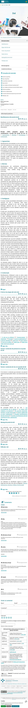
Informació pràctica (17, 37)
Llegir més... (4, 346)
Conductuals (4, 136)
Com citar (14, 109)
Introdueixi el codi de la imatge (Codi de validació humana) (13, 621)
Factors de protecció (6, 50)
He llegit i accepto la (13, 662)
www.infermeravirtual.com (15, 659)
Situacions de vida (7, 37)
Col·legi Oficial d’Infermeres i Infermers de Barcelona (16, 683)
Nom (2, 603)
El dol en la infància (6, 89)
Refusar (8, 706)
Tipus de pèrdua (5, 78)
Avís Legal (13, 685)
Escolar (10, 339)
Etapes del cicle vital (6, 47)
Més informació (15, 706)
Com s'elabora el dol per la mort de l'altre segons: (12, 87)
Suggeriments (19, 685)
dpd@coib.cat (13, 652)
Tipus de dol (4, 83)
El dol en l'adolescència (7, 91)
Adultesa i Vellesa (12, 485)
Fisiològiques (22, 135)
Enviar (4, 674)
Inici (1, 37)
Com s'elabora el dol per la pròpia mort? (10, 85)
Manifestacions (5, 44)
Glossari (12, 687)
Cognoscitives (5, 135)
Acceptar (3, 706)
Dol (12, 37)
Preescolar (3, 339)
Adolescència (4, 485)
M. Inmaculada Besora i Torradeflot (7, 104)
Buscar (22, 687)
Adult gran (16, 342)
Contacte (17, 687)
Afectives (14, 135)
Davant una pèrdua (6, 76)
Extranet (24, 685)
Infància (25, 483)
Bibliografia (10, 109)
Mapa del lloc (7, 687)
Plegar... (3, 289)
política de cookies (8, 704)
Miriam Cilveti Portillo (5, 101)
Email (20, 603)
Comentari (3, 608)
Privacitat (3, 685)
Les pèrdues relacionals (7, 81)
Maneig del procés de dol (7, 57)
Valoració (3, 615)
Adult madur (23, 340)
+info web (23, 634)
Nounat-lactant (21, 337)
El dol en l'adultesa (5, 340)
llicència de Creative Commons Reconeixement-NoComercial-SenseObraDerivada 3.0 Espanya (13, 692)
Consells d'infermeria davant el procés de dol (11, 93)
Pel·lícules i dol (5, 60)
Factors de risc (5, 54)
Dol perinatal (20, 485)
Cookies (8, 685)
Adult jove (15, 340)
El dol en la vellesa (6, 342)
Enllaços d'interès (4, 109)
